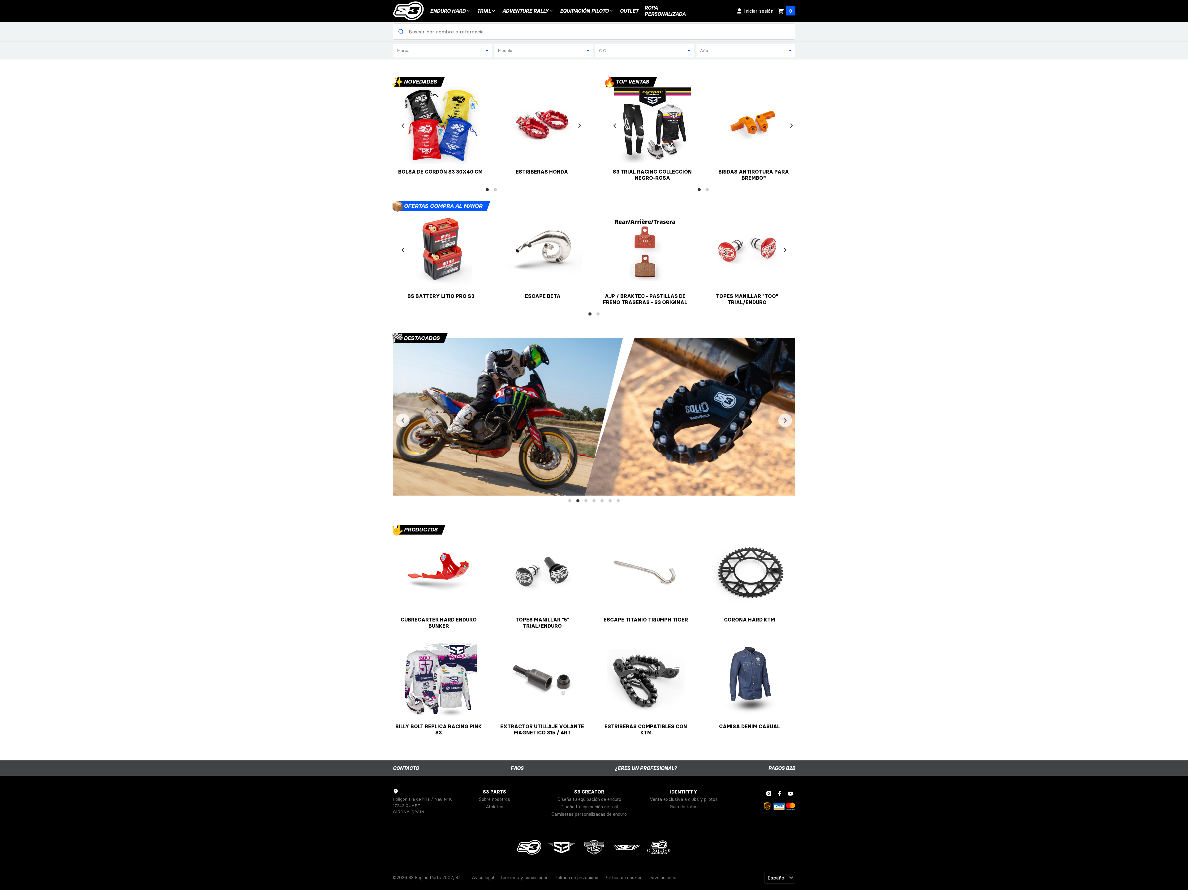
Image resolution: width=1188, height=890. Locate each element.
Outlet (629, 11)
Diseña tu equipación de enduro (589, 799)
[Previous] (403, 125)
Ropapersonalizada (665, 11)
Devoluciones (662, 877)
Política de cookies (623, 877)
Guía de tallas (684, 807)
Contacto (406, 768)
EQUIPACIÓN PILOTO (584, 11)
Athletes (494, 807)
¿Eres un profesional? (646, 768)
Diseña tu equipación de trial (589, 807)
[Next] (579, 125)
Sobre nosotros (494, 799)
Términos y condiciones (524, 877)
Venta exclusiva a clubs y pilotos (684, 799)
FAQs (516, 768)
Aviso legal (483, 877)
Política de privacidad (576, 877)
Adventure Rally (525, 11)
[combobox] (442, 50)
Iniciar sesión (758, 11)
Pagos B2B (781, 768)
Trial (484, 11)
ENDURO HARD (448, 11)
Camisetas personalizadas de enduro (589, 814)
